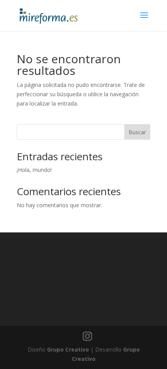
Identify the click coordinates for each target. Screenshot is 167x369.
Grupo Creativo (68, 349)
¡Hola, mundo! (34, 169)
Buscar (137, 132)
